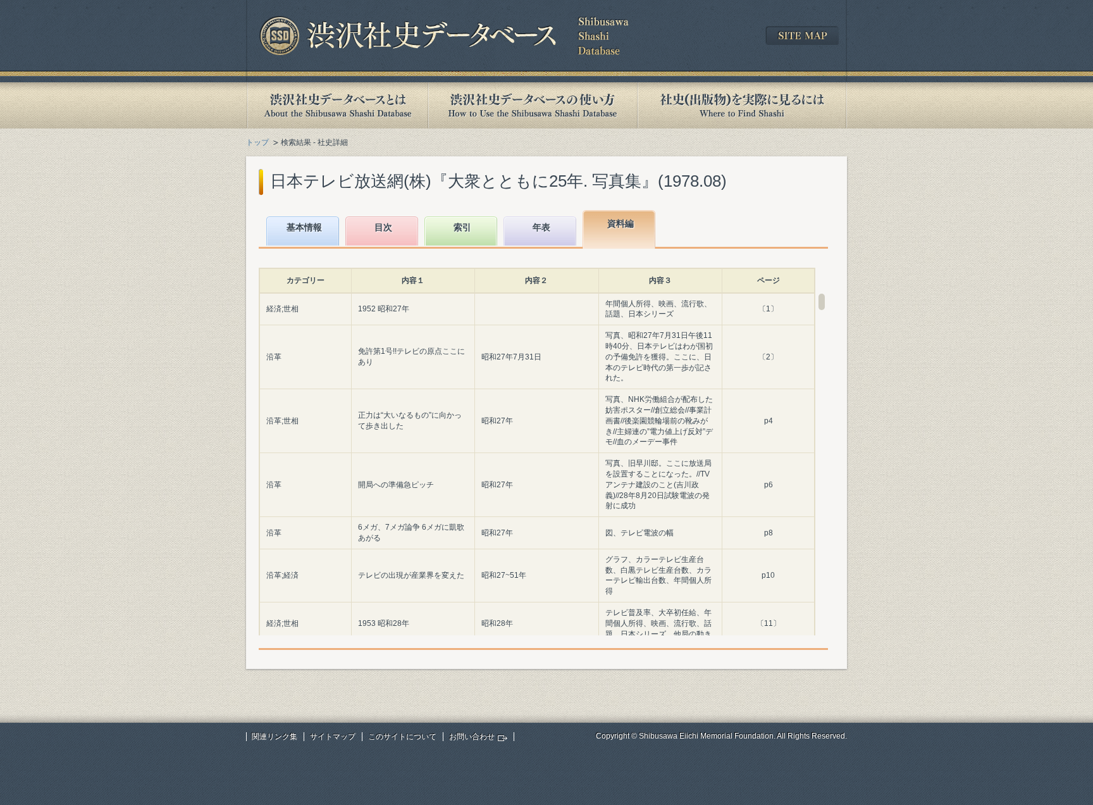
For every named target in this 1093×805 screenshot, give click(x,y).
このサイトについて (402, 736)
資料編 (620, 223)
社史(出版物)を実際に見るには (742, 105)
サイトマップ (332, 736)
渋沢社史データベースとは (337, 105)
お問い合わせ (472, 736)
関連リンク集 (274, 736)
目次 (383, 227)
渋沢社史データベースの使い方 (533, 105)
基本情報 (304, 227)
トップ (257, 142)
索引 (462, 227)
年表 (541, 227)
